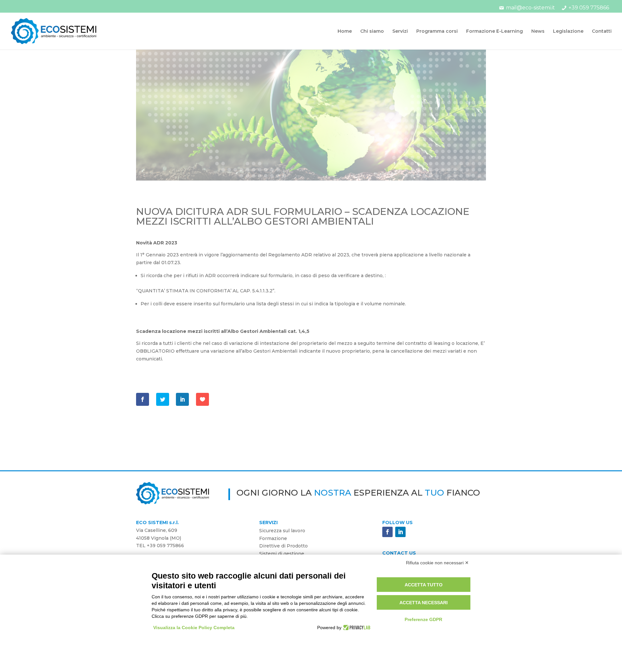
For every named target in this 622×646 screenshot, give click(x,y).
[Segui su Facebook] (387, 532)
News (538, 31)
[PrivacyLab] (355, 627)
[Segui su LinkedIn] (400, 532)
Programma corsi (437, 31)
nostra (332, 492)
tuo (434, 492)
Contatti (602, 31)
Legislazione (568, 31)
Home (345, 31)
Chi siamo (372, 31)
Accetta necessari (423, 602)
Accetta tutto (424, 584)
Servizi (400, 31)
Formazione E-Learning (494, 31)
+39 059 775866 (589, 8)
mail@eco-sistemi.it (530, 8)
